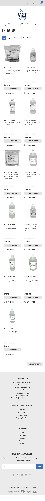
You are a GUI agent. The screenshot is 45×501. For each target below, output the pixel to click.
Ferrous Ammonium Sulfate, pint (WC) (10, 280)
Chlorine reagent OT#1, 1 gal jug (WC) (32, 175)
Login (27, 3)
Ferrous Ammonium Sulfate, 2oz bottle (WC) (12, 332)
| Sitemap (33, 487)
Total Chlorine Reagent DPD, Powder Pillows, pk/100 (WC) (12, 72)
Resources (22, 441)
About (22, 432)
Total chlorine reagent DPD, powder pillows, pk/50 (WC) (11, 176)
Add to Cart (12, 89)
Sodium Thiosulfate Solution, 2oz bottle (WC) (31, 228)
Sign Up (34, 3)
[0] (39, 3)
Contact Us (22, 443)
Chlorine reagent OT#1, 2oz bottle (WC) (32, 71)
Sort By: (17, 38)
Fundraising (22, 435)
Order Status (22, 415)
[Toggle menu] (3, 4)
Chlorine (7, 26)
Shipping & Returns (22, 418)
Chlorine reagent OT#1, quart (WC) (32, 123)
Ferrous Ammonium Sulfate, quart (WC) (10, 227)
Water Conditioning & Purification (19, 24)
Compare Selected (35, 364)
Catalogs (23, 438)
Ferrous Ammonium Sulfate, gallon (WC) (31, 280)
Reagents (35, 24)
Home (4, 24)
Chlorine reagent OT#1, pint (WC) (12, 123)
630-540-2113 (11, 3)
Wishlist (22, 409)
